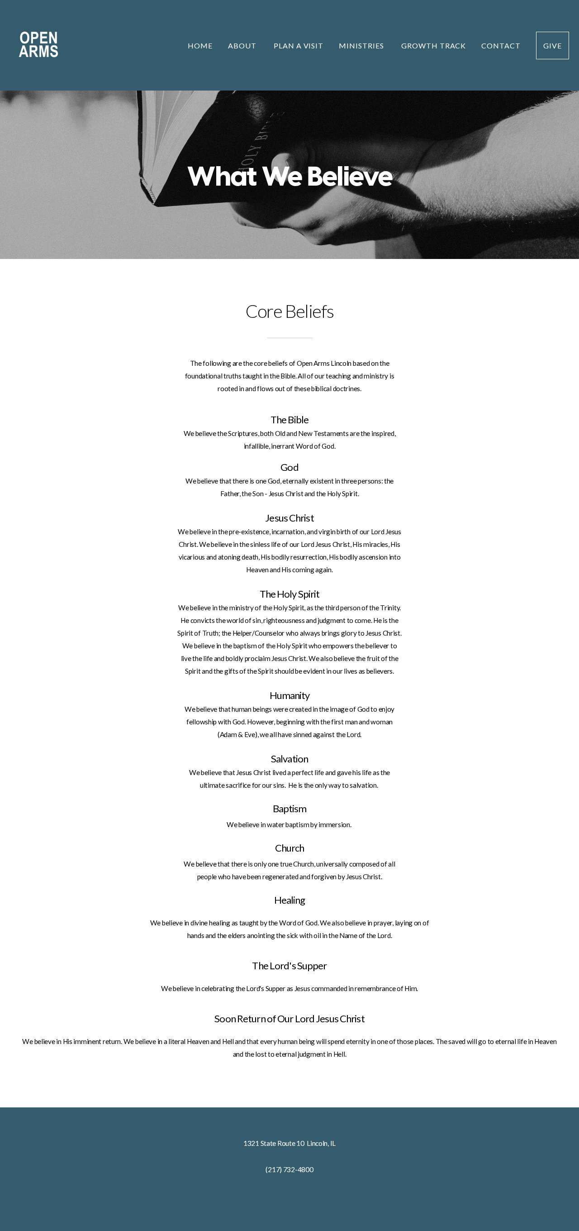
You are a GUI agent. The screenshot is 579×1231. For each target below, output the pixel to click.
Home (200, 45)
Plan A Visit (299, 45)
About (243, 45)
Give (552, 45)
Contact (501, 45)
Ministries (362, 45)
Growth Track (433, 45)
